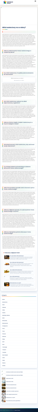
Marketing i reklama (6, 315)
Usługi (3, 360)
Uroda (3, 357)
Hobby (3, 310)
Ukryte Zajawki (5, 355)
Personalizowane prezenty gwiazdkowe (13, 400)
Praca (3, 328)
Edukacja (4, 307)
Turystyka (4, 352)
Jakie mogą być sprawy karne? (11, 394)
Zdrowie (3, 365)
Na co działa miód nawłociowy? (16, 269)
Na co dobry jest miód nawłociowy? (17, 262)
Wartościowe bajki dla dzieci (11, 384)
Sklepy (3, 339)
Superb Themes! (17, 410)
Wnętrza (3, 362)
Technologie (4, 347)
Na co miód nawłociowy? (15, 276)
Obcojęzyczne (5, 325)
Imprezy (3, 312)
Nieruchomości (5, 323)
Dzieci (3, 304)
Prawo (3, 331)
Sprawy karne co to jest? (10, 397)
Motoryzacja (4, 320)
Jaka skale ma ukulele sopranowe (12, 391)
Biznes (3, 299)
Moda (3, 317)
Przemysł (4, 333)
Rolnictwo (4, 336)
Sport (3, 341)
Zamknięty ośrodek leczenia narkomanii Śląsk (14, 375)
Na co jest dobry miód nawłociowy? (17, 255)
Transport (4, 349)
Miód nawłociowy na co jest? (15, 282)
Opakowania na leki (9, 378)
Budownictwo (4, 302)
